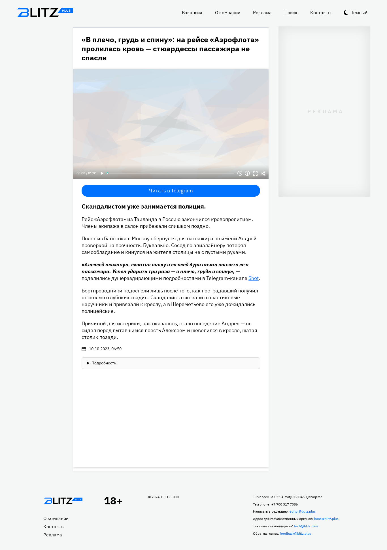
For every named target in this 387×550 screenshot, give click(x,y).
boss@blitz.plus (326, 519)
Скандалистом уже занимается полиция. (144, 206)
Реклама (262, 12)
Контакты (320, 12)
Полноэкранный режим (255, 173)
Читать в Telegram (171, 190)
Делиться (263, 173)
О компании (227, 12)
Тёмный (359, 12)
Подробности (104, 363)
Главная (63, 501)
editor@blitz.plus (303, 511)
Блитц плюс (45, 12)
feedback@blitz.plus (295, 533)
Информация (247, 173)
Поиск (290, 12)
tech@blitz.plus (306, 526)
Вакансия (192, 12)
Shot (253, 278)
